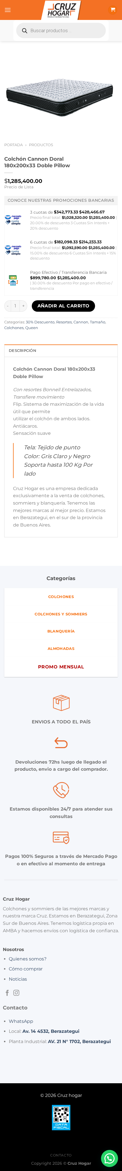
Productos (41, 145)
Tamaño (97, 322)
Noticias (18, 979)
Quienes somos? (28, 959)
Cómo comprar (26, 969)
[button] (109, 1158)
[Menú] (7, 10)
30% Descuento (40, 322)
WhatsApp (21, 1021)
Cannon (80, 322)
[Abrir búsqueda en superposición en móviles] (61, 30)
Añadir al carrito (63, 306)
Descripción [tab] (22, 350)
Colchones (14, 328)
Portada (13, 145)
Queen (31, 328)
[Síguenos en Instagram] (16, 993)
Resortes (64, 322)
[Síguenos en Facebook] (7, 993)
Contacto (61, 1155)
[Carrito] (112, 10)
